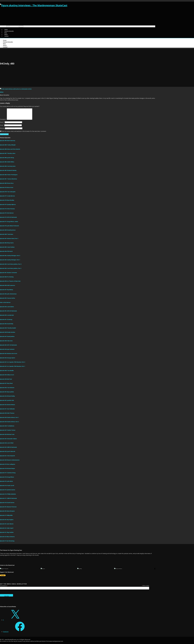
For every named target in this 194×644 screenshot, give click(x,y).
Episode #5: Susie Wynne (6, 524)
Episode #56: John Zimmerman (8, 294)
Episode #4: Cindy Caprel (6, 528)
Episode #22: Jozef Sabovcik (7, 451)
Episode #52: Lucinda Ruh (7, 315)
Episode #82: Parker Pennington (8, 174)
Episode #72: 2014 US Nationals (8, 217)
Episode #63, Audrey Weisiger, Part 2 (10, 255)
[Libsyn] (43, 568)
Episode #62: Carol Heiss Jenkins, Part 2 (10, 264)
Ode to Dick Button (5, 302)
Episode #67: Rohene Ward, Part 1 (9, 238)
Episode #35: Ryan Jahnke (7, 392)
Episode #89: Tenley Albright (8, 145)
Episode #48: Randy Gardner (7, 332)
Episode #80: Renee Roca (6, 183)
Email (2, 125)
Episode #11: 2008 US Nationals (8, 498)
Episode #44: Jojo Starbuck (7, 349)
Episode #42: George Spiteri (7, 358)
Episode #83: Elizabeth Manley (8, 170)
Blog (4, 43)
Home (4, 40)
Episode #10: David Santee (7, 502)
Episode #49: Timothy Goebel (8, 328)
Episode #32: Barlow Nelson (7, 404)
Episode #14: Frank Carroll (7, 485)
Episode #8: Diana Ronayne (7, 511)
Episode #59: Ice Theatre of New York (10, 281)
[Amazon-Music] (118, 568)
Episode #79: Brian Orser (6, 187)
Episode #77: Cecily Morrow (7, 196)
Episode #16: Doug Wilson (7, 477)
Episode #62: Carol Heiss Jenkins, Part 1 (10, 268)
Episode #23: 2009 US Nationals (8, 447)
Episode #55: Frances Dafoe (7, 298)
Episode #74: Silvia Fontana (7, 208)
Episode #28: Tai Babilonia (7, 426)
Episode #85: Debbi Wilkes (7, 162)
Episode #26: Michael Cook (7, 434)
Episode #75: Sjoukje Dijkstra (8, 204)
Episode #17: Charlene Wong (7, 472)
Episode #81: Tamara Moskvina (8, 179)
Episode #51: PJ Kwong (6, 319)
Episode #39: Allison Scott (7, 374)
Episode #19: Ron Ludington (7, 464)
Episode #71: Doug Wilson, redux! (9, 221)
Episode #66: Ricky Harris (7, 243)
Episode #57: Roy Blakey (6, 289)
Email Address (4, 586)
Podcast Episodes (9, 31)
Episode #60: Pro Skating (6, 277)
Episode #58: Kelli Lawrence (7, 285)
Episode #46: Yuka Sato (6, 340)
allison (1, 92)
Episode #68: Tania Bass (6, 234)
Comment (3, 119)
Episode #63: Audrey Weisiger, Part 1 (10, 259)
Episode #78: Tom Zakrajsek (7, 191)
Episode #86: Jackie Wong (7, 157)
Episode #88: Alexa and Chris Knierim (10, 149)
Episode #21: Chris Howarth (7, 455)
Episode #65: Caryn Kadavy (7, 247)
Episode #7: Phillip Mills (6, 515)
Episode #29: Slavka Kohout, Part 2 (9, 421)
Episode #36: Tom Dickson (7, 387)
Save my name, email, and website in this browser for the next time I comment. (24, 131)
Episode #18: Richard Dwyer (7, 468)
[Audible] (154, 568)
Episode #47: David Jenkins (7, 336)
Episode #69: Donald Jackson (8, 230)
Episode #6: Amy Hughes (6, 519)
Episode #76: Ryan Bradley (7, 200)
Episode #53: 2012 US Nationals (8, 311)
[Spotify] (79, 568)
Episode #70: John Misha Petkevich (9, 225)
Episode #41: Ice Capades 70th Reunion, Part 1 (12, 366)
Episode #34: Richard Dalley (7, 396)
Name (2, 122)
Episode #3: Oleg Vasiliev (7, 532)
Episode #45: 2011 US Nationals (8, 345)
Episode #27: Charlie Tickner (7, 430)
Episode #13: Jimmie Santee (7, 489)
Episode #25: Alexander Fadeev (8, 438)
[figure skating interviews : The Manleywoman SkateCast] (33, 5)
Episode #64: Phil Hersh (6, 251)
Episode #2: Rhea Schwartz (7, 536)
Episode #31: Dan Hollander (7, 409)
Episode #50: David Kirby (6, 323)
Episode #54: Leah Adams (7, 306)
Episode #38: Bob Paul (6, 379)
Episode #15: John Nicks (6, 481)
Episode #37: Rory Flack (6, 383)
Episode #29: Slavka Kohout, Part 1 (9, 417)
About (5, 45)
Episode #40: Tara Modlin (7, 370)
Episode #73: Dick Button (7, 213)
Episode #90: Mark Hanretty (7, 140)
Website (2, 128)
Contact (6, 36)
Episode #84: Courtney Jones (7, 166)
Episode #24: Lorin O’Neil (6, 443)
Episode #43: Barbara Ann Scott (8, 353)
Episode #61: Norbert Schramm (8, 272)
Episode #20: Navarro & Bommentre (9, 460)
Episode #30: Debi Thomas (7, 413)
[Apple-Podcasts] (4, 568)
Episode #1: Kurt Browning (7, 541)
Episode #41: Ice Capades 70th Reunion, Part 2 (12, 362)
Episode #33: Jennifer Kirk (7, 400)
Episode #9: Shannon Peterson (8, 507)
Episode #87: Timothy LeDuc (7, 153)
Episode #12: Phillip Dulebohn (8, 494)
